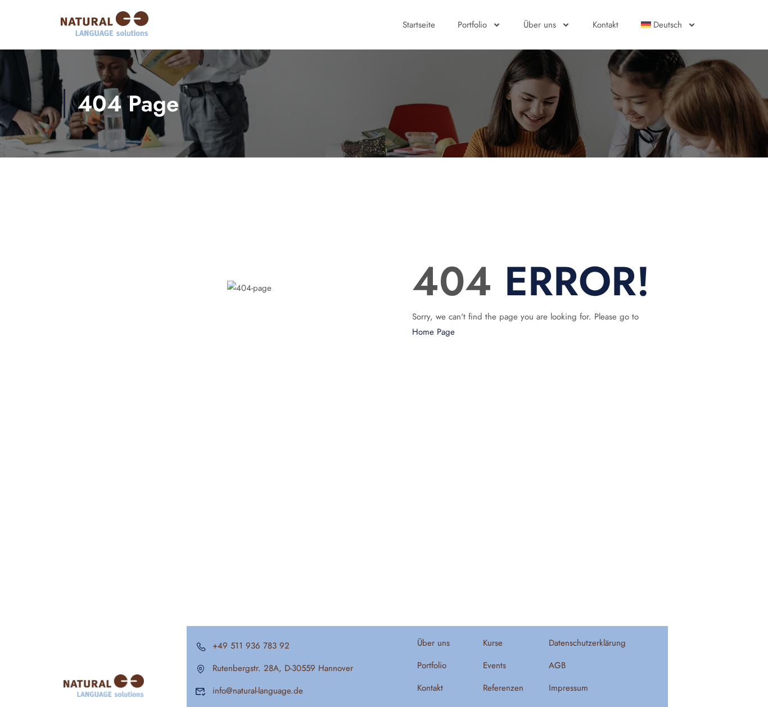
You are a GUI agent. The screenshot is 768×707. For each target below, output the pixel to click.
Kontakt (605, 25)
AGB (557, 665)
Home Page (433, 332)
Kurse (493, 643)
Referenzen (503, 688)
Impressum (568, 688)
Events (494, 665)
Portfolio (472, 25)
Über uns (539, 25)
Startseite (419, 25)
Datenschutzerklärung (587, 643)
